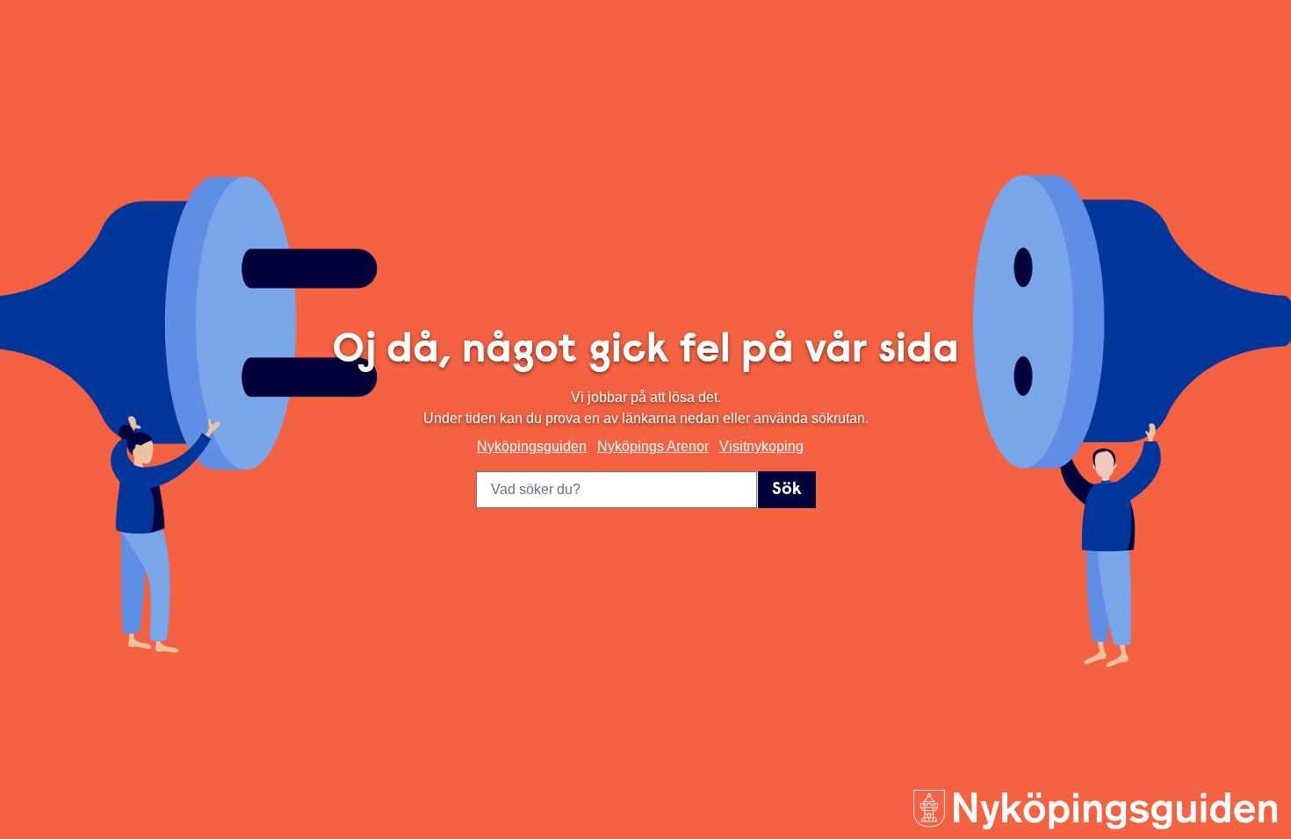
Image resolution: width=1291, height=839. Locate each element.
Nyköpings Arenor (653, 446)
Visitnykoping (761, 446)
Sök (787, 489)
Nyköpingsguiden (532, 446)
